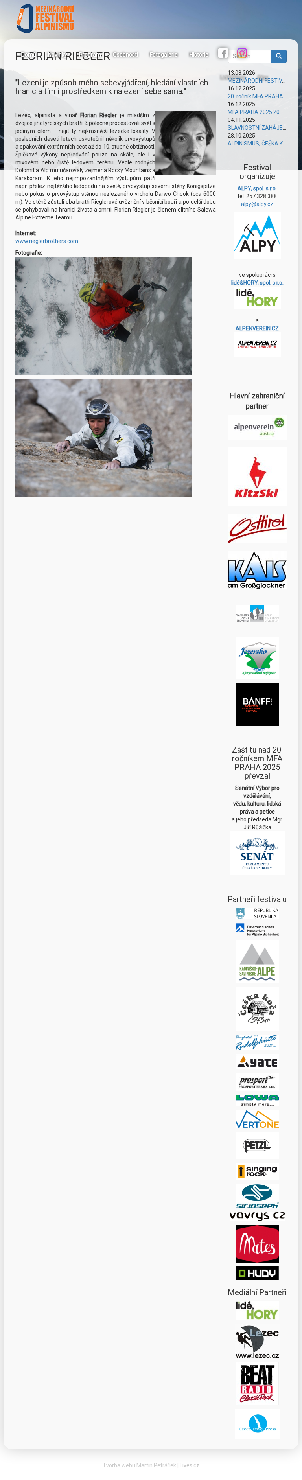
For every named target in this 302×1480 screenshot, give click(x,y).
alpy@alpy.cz (257, 204)
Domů (28, 55)
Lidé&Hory (232, 77)
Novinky (57, 55)
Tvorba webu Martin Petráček (139, 1465)
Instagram (243, 54)
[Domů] (48, 18)
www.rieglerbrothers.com (46, 241)
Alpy (262, 77)
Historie (199, 55)
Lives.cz (189, 1465)
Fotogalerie (164, 55)
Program (90, 55)
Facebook (224, 54)
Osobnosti (125, 55)
